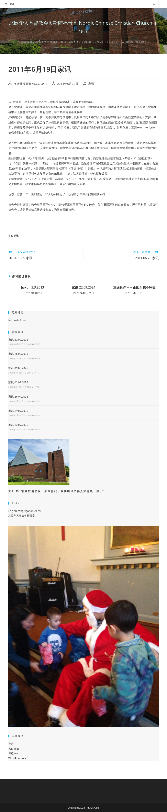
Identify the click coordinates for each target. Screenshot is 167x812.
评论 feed (14, 753)
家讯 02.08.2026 (18, 382)
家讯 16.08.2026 (18, 354)
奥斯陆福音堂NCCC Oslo (30, 84)
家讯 (91, 84)
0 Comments (33, 344)
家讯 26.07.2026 (18, 396)
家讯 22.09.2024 (83, 287)
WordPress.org (17, 758)
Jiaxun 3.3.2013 (32, 287)
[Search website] (154, 4)
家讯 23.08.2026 (18, 340)
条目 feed (14, 748)
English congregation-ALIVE (24, 511)
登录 (11, 744)
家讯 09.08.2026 (18, 368)
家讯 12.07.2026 (18, 425)
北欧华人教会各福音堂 (21, 515)
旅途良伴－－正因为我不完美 (134, 287)
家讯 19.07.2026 (18, 411)
